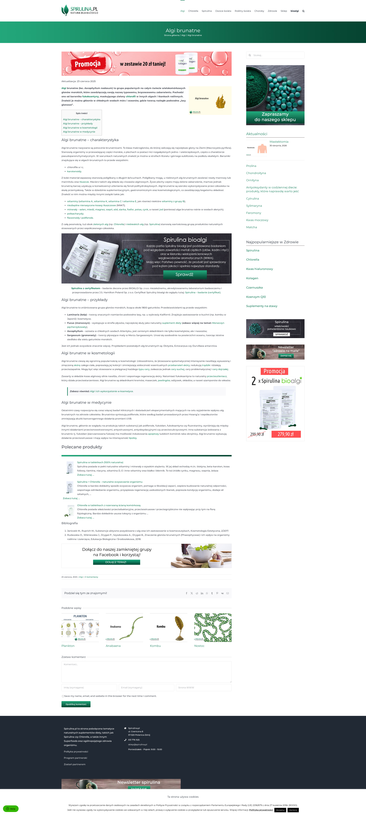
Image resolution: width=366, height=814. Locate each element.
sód (116, 209)
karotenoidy (74, 171)
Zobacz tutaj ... (85, 474)
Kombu (155, 646)
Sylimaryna (254, 205)
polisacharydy (75, 213)
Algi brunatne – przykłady (78, 123)
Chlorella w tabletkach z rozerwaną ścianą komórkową (109, 505)
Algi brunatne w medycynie (79, 131)
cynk (145, 209)
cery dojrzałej (220, 369)
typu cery (144, 369)
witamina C (115, 201)
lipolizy (133, 438)
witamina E (129, 201)
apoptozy (153, 434)
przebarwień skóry (179, 365)
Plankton (68, 646)
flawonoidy (73, 217)
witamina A (86, 201)
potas (138, 209)
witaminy (72, 201)
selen (83, 209)
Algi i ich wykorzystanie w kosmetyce (111, 391)
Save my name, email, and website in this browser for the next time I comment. (110, 696)
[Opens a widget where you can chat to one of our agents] (11, 809)
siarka (122, 209)
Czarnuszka (254, 287)
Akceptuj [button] (280, 810)
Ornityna (252, 180)
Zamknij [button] (293, 810)
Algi (63, 88)
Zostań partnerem (74, 764)
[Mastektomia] (256, 148)
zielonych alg (100, 224)
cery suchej (177, 369)
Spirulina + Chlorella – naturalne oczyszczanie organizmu (110, 481)
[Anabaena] (124, 614)
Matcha (251, 227)
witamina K (100, 201)
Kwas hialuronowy (259, 269)
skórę (77, 365)
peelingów (164, 380)
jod (161, 209)
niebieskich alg (135, 224)
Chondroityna (256, 173)
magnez (100, 209)
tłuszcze (84, 182)
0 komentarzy (91, 577)
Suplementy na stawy (261, 306)
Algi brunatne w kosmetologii (80, 127)
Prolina (251, 166)
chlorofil (131, 96)
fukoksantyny (90, 96)
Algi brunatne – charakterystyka (81, 119)
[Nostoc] (213, 614)
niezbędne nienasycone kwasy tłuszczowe (91, 205)
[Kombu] (168, 614)
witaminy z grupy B (173, 201)
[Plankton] (80, 614)
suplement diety (171, 323)
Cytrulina (252, 198)
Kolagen (252, 278)
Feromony (253, 213)
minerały (72, 209)
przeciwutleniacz (217, 376)
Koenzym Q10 (256, 297)
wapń (109, 209)
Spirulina (154, 224)
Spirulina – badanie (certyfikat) (202, 292)
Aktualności (256, 134)
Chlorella (119, 224)
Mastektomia (279, 141)
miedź (90, 209)
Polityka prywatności (76, 751)
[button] (303, 10)
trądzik (206, 365)
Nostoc (199, 646)
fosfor (130, 209)
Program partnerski (75, 758)
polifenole (87, 217)
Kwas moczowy (257, 220)
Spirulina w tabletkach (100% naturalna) (100, 462)
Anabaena (113, 646)
